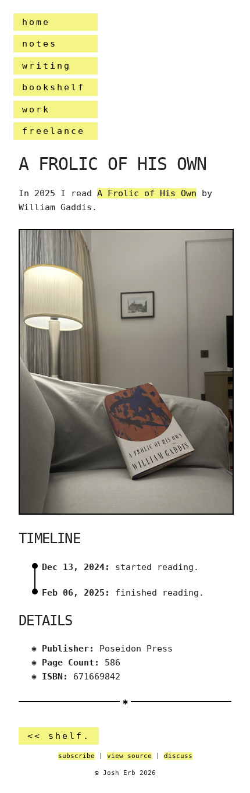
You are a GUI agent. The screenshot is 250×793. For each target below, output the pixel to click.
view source (129, 756)
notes (39, 43)
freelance (53, 131)
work (36, 109)
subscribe (76, 756)
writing (46, 66)
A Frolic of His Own (147, 193)
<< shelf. (58, 736)
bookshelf (53, 87)
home (36, 22)
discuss (178, 756)
